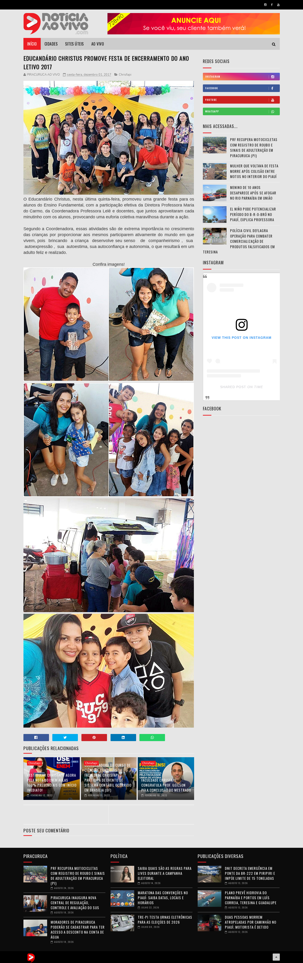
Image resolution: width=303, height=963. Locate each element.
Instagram (212, 76)
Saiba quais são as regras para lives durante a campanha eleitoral (165, 873)
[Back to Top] (276, 957)
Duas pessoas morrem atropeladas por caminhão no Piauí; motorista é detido (250, 922)
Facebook (211, 88)
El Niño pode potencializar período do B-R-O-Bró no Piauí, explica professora (253, 214)
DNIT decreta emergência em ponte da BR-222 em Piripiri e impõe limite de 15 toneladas (250, 873)
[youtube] (278, 4)
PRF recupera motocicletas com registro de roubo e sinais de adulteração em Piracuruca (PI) (253, 147)
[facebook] (271, 4)
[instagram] (265, 4)
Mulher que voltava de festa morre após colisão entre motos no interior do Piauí (254, 171)
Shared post (233, 387)
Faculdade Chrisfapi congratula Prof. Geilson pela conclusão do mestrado (166, 785)
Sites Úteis (74, 44)
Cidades (51, 44)
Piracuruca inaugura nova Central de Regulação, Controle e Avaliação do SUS (75, 902)
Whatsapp (212, 111)
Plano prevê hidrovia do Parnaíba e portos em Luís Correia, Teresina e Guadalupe (250, 897)
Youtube (211, 99)
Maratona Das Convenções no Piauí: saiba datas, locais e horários (163, 897)
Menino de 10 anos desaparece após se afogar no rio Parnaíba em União (253, 193)
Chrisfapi (125, 75)
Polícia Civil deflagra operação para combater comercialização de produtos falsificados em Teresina (239, 241)
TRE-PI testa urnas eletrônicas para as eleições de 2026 (165, 919)
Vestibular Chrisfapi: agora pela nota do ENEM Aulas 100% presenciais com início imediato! (51, 782)
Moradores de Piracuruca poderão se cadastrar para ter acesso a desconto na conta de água (78, 929)
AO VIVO (97, 44)
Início (32, 44)
